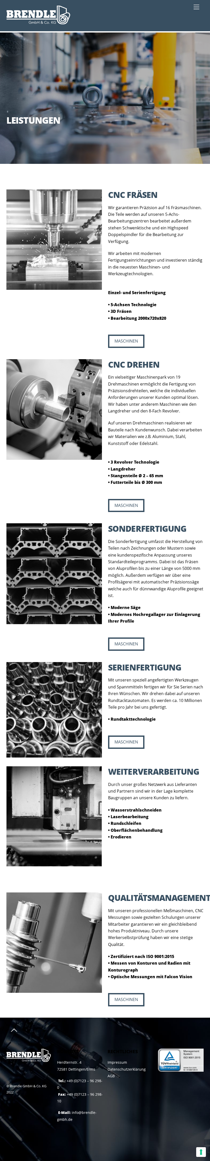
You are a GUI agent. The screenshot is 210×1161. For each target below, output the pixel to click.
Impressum (117, 1062)
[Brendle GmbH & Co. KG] (38, 22)
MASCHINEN (126, 341)
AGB (111, 1075)
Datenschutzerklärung (127, 1069)
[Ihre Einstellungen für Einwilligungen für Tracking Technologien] (201, 1152)
